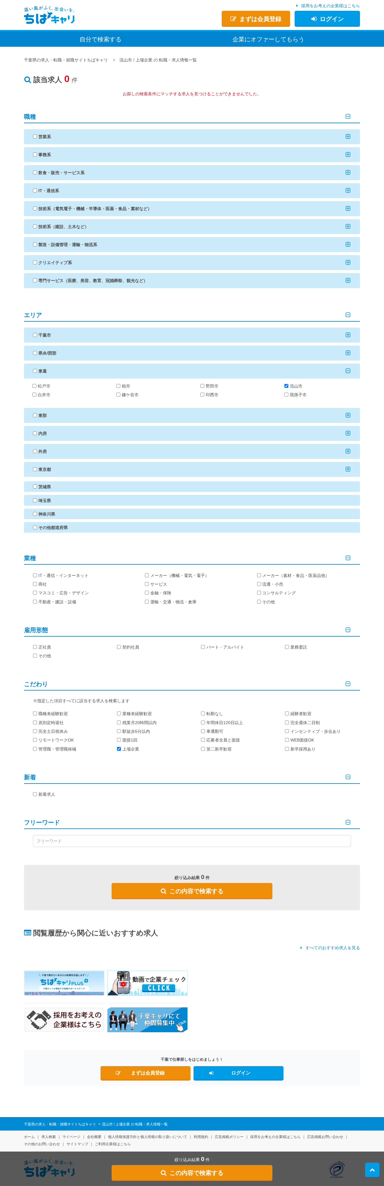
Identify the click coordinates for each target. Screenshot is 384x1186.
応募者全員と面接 (223, 740)
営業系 (44, 136)
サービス (158, 584)
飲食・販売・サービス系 (61, 172)
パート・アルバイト (225, 647)
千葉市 (44, 335)
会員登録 (260, 19)
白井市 (44, 394)
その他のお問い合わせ (42, 1144)
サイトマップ (77, 1144)
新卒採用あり (303, 749)
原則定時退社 (51, 722)
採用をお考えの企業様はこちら (330, 5)
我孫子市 (298, 394)
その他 (268, 601)
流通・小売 (272, 584)
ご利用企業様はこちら (113, 1144)
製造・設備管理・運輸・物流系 (67, 244)
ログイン (332, 19)
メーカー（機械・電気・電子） (179, 575)
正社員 (44, 647)
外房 (42, 451)
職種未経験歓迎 (53, 713)
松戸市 (44, 386)
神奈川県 (46, 514)
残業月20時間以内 (139, 722)
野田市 (212, 386)
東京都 (44, 469)
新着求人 (46, 794)
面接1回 (129, 740)
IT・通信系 (48, 190)
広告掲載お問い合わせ (325, 1137)
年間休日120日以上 (224, 722)
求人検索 (48, 1137)
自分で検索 (101, 39)
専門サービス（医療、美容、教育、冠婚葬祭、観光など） (93, 280)
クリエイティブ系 (55, 262)
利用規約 (201, 1137)
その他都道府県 (53, 527)
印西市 (212, 394)
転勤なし (214, 713)
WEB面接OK (302, 740)
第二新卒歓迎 (219, 749)
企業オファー (268, 39)
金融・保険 (160, 592)
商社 (42, 584)
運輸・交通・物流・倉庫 (173, 601)
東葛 (42, 371)
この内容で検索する (197, 891)
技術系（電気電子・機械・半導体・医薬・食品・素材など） (95, 208)
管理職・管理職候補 (57, 749)
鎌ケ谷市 (130, 394)
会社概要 (94, 1137)
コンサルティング (279, 592)
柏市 (126, 386)
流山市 (296, 386)
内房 (42, 433)
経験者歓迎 (300, 713)
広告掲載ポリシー (229, 1137)
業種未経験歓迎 (137, 713)
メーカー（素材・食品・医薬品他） (295, 575)
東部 (42, 415)
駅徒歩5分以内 (136, 731)
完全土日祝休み (53, 731)
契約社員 (130, 647)
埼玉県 (44, 500)
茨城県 (44, 486)
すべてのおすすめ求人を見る (332, 947)
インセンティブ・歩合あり (315, 731)
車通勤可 (214, 731)
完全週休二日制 (305, 722)
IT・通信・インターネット (63, 575)
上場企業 (130, 749)
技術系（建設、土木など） (63, 226)
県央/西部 (47, 353)
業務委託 (298, 647)
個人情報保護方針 (147, 1137)
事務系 (44, 154)
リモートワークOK (56, 740)
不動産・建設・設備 (57, 601)
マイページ (71, 1137)
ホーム (29, 1137)
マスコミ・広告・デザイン (63, 592)
